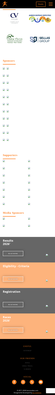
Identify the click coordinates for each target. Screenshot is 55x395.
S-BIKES (27, 369)
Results (40, 4)
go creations (36, 393)
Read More (13, 254)
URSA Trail (27, 366)
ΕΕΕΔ (27, 362)
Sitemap (27, 350)
